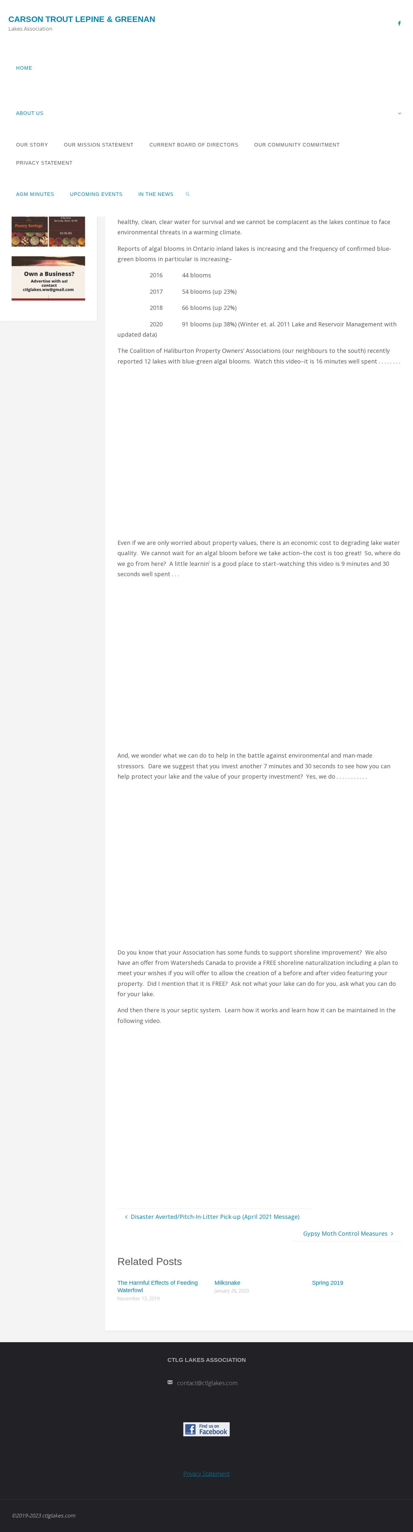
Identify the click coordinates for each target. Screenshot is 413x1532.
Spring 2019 (327, 1283)
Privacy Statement (206, 1473)
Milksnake (227, 1283)
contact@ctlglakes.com (207, 1383)
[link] (188, 194)
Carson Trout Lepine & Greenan (81, 19)
